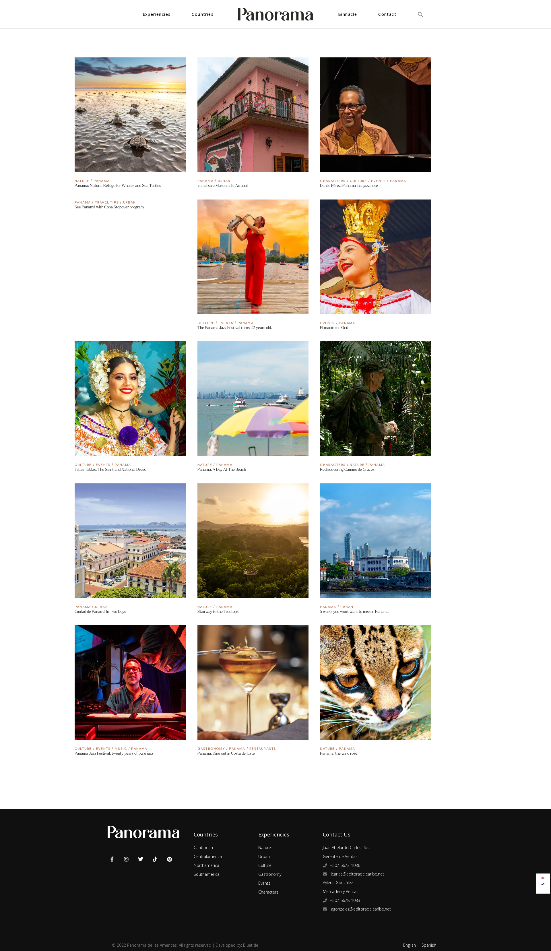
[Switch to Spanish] (543, 883)
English (409, 945)
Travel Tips (107, 202)
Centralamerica (208, 856)
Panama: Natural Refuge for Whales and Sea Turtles (118, 185)
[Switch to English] (543, 877)
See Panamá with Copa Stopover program (109, 207)
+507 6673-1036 (345, 865)
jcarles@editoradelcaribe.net (357, 874)
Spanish (429, 945)
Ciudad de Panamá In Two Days (100, 611)
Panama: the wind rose (338, 753)
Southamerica (207, 874)
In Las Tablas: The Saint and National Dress (110, 469)
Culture (358, 181)
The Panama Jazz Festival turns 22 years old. (234, 328)
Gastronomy (211, 748)
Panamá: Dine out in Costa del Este (226, 753)
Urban (224, 181)
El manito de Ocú (334, 328)
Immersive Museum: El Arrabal (222, 185)
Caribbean (203, 847)
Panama (102, 181)
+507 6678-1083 (345, 900)
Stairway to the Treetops (217, 611)
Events (378, 181)
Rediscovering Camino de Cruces (347, 469)
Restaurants (262, 748)
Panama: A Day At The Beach (221, 469)
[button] (420, 14)
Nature (82, 181)
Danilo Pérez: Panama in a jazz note (349, 185)
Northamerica (206, 865)
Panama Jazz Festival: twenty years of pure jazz (114, 753)
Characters (333, 181)
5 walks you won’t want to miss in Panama (354, 611)
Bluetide (250, 945)
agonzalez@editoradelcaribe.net (360, 909)
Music (121, 748)
